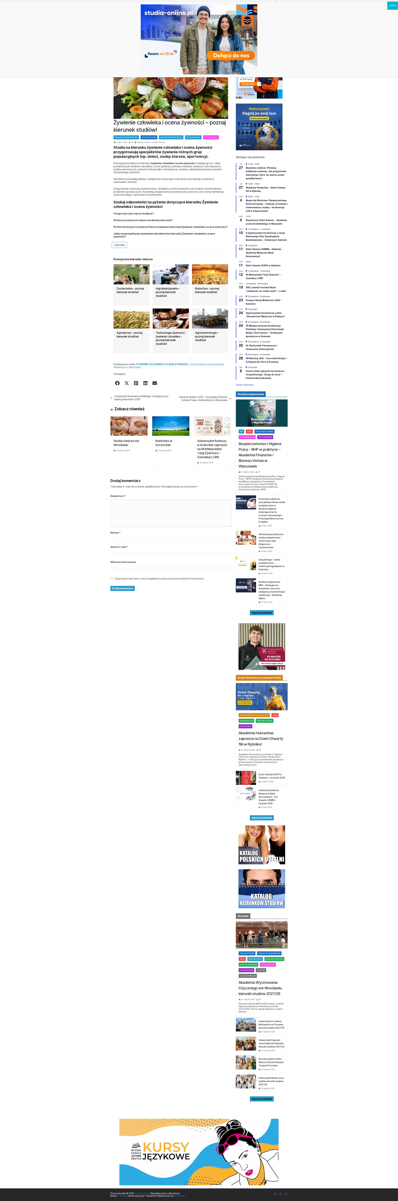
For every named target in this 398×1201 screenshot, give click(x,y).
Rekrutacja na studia (274, 959)
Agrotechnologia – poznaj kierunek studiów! (207, 336)
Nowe (249, 431)
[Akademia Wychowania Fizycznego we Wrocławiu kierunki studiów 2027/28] (262, 935)
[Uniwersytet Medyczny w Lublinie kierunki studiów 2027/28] (246, 1082)
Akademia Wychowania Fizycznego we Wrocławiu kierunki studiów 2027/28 (260, 988)
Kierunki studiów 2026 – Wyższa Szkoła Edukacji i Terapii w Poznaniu (271, 1062)
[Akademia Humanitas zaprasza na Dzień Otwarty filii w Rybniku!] (262, 696)
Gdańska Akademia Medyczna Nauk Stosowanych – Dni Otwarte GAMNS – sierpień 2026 (269, 797)
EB (259, 472)
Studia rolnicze (211, 137)
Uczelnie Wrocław (248, 976)
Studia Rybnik (245, 726)
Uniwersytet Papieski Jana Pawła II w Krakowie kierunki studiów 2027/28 (271, 1043)
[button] (119, 245)
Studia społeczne (247, 437)
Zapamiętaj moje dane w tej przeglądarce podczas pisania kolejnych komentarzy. (159, 578)
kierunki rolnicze (144, 142)
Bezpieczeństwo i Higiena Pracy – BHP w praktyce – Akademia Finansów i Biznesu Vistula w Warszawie (260, 454)
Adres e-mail (119, 546)
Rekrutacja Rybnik (264, 721)
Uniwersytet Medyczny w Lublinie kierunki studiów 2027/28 (271, 1081)
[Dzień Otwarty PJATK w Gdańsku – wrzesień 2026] (246, 778)
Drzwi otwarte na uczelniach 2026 (254, 715)
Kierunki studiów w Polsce (171, 137)
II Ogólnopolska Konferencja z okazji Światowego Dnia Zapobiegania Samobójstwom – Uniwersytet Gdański (266, 236)
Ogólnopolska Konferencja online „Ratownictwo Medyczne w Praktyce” (265, 314)
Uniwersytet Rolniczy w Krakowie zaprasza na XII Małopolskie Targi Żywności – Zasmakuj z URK (212, 449)
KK (132, 142)
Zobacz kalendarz (244, 384)
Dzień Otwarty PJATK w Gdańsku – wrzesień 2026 (272, 776)
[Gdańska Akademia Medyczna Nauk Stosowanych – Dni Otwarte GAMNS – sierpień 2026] (246, 798)
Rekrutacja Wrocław (248, 965)
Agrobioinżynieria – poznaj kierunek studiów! (168, 292)
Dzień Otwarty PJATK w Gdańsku (263, 265)
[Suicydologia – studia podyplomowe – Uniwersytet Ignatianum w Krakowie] (246, 566)
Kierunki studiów (149, 137)
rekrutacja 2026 (246, 721)
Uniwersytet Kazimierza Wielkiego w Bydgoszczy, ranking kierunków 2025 (141, 398)
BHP (241, 431)
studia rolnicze (158, 142)
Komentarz (118, 496)
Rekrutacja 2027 (255, 959)
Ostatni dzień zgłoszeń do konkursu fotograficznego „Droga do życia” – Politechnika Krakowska (265, 374)
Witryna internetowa (123, 562)
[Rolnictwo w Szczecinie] (170, 417)
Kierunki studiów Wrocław (269, 953)
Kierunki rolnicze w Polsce (126, 137)
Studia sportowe (268, 965)
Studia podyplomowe (264, 431)
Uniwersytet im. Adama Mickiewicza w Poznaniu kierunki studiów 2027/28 (271, 1024)
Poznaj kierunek (193, 137)
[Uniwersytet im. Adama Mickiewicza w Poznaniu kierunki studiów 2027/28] (246, 1026)
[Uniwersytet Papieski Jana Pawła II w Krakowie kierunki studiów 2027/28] (246, 1045)
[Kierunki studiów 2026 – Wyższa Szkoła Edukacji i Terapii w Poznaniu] (246, 1063)
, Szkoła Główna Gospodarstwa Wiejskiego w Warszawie (168, 366)
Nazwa (115, 532)
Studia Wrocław (246, 970)
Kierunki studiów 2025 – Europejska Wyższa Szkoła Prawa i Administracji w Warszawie (203, 398)
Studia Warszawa (265, 437)
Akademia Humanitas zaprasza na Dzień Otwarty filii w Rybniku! (261, 738)
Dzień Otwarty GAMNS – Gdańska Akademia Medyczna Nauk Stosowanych (263, 252)
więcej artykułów (262, 612)
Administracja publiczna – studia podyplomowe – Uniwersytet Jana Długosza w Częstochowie (271, 541)
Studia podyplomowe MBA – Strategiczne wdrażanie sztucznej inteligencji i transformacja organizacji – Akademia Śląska (272, 590)
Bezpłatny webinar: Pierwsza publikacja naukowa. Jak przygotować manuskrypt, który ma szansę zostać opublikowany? (266, 173)
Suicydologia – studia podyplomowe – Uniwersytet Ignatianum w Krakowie (271, 564)
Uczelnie (261, 970)
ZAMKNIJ (393, 5)
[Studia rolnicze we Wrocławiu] (129, 417)
